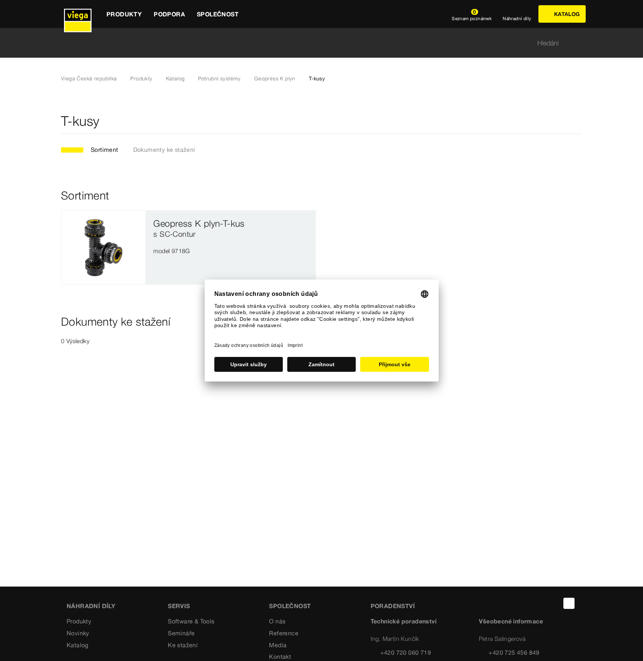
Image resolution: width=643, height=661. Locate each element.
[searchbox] (315, 43)
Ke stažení (183, 645)
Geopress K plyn (274, 78)
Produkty (141, 78)
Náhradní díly (91, 606)
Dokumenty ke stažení (164, 149)
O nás (277, 621)
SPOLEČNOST (290, 606)
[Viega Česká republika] (78, 14)
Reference (283, 633)
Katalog (175, 78)
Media (278, 645)
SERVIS (179, 606)
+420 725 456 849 (514, 652)
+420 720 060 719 (405, 652)
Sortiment (104, 149)
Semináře (181, 633)
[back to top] (569, 603)
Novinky (78, 633)
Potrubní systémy (219, 78)
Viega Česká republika (89, 78)
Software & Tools (191, 621)
